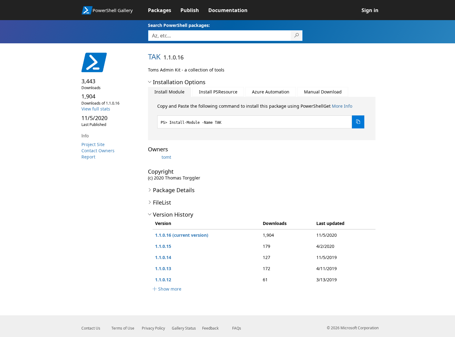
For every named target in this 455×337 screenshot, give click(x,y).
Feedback (210, 328)
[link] (164, 10)
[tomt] (154, 157)
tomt (166, 157)
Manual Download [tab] (323, 92)
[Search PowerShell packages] (297, 35)
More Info (342, 106)
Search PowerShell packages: (179, 25)
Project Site (93, 144)
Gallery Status (184, 328)
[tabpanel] (261, 115)
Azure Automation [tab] (270, 92)
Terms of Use (122, 328)
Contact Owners (98, 150)
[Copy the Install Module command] (358, 121)
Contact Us (90, 328)
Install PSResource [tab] (218, 92)
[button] (149, 82)
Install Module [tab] (169, 92)
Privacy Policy (153, 328)
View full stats (95, 109)
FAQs (236, 328)
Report (88, 157)
